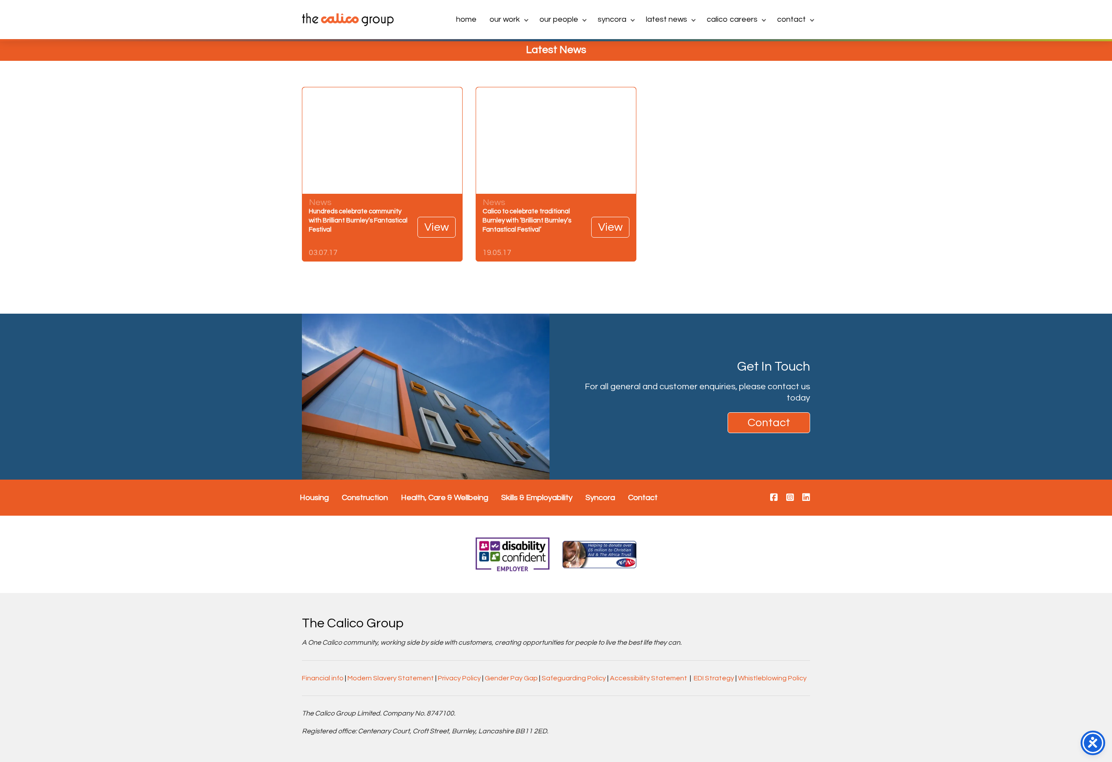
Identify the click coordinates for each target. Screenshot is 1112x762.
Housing (314, 498)
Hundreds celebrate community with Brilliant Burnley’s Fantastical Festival (358, 220)
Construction (365, 498)
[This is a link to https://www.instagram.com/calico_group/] (790, 498)
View (436, 227)
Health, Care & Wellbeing (444, 498)
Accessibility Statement (648, 678)
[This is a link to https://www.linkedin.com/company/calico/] (806, 498)
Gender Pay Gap (511, 678)
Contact (791, 19)
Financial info (323, 678)
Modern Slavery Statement (391, 678)
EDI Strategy (714, 678)
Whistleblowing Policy (772, 678)
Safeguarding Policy (574, 678)
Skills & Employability (537, 498)
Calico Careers (732, 19)
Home (466, 19)
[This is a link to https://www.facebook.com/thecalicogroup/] (774, 498)
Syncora (612, 19)
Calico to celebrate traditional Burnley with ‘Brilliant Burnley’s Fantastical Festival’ (527, 220)
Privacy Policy (459, 678)
